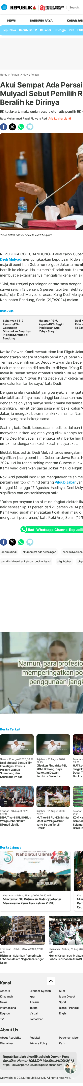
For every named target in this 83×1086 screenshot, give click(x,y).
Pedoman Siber (69, 1037)
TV (2, 1019)
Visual (33, 1013)
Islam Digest (67, 996)
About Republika (10, 1037)
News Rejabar (31, 74)
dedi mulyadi (8, 551)
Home (3, 74)
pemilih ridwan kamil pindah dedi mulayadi (26, 561)
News (3, 1002)
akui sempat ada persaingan (39, 551)
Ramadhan (36, 1019)
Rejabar (15, 74)
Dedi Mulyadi (11, 259)
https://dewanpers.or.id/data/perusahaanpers (32, 1064)
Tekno (33, 1007)
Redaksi (35, 1037)
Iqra (32, 996)
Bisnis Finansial (69, 1007)
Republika (9, 30)
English (63, 1013)
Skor (62, 990)
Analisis (34, 1002)
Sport (62, 1002)
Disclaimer (6, 1043)
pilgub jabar (64, 561)
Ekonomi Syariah (40, 990)
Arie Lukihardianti (59, 118)
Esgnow (5, 1013)
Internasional (8, 1007)
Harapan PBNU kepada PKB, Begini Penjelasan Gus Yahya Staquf (51, 326)
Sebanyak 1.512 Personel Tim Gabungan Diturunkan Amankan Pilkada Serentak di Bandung (17, 329)
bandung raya (41, 20)
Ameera (5, 990)
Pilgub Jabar (65, 482)
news (11, 20)
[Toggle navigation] (4, 7)
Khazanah (6, 996)
